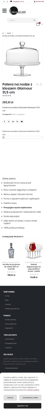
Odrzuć (10, 397)
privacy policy (33, 390)
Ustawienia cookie (30, 397)
